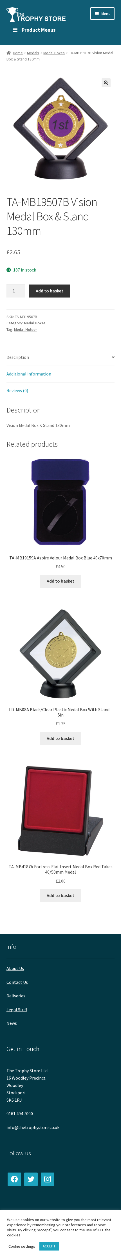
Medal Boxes (54, 52)
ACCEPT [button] (49, 1246)
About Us (15, 968)
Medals (33, 52)
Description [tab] (17, 357)
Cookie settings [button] (21, 1246)
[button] (106, 82)
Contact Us (17, 982)
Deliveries (15, 995)
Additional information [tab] (28, 374)
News (11, 1023)
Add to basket (49, 291)
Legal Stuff (16, 1009)
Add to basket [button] (60, 581)
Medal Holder (25, 329)
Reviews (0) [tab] (17, 390)
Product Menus (38, 30)
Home (18, 52)
